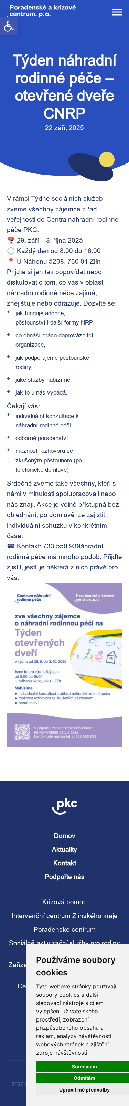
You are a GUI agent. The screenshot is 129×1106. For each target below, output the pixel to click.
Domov (64, 835)
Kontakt (64, 863)
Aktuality (64, 849)
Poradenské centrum (65, 929)
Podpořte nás (65, 876)
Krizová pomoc (64, 902)
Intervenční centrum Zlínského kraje (65, 915)
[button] (9, 26)
